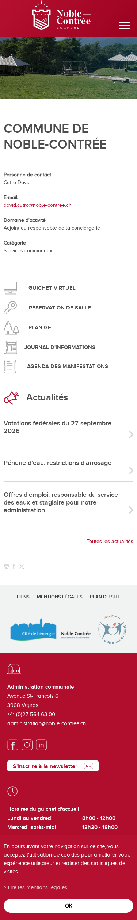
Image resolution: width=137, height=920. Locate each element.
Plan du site (105, 597)
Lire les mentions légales (37, 887)
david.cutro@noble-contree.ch (38, 205)
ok (68, 905)
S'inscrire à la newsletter (45, 766)
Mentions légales (60, 597)
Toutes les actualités (110, 541)
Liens (23, 597)
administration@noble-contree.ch (46, 723)
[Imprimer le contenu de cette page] (6, 566)
